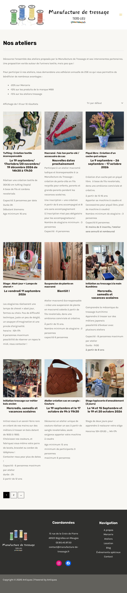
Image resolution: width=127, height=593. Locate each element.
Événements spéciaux (108, 552)
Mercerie (108, 534)
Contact (108, 556)
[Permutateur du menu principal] (120, 15)
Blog (108, 547)
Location (108, 543)
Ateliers (108, 538)
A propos (108, 530)
